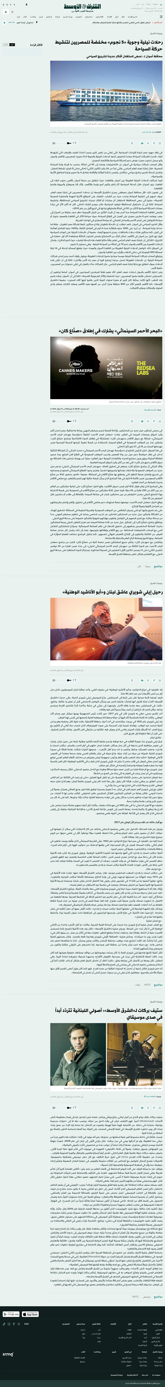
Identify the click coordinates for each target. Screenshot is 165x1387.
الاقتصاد (109, 17)
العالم (123, 17)
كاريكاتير (128, 1334)
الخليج (158, 1334)
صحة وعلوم (89, 17)
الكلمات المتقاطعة (79, 1358)
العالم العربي (158, 1330)
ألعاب (25, 17)
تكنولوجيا (79, 17)
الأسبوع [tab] (6, 45)
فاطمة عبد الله (149, 1096)
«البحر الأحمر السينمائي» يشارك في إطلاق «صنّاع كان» (110, 331)
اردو (143, 4)
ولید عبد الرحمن (148, 132)
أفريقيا (145, 1342)
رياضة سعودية (142, 1358)
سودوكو (82, 1362)
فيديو (41, 17)
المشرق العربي (155, 1342)
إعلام (99, 1342)
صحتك (83, 1330)
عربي (161, 4)
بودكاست (33, 17)
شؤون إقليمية (158, 1345)
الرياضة (57, 17)
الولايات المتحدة (142, 1330)
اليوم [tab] (12, 45)
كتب (99, 1330)
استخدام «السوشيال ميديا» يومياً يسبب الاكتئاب (131, 22)
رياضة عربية (143, 1362)
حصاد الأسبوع (127, 1358)
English (155, 4)
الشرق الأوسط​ (132, 17)
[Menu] (161, 17)
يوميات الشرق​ (67, 17)
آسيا (145, 1338)
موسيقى (146, 1296)
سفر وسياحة (158, 1362)
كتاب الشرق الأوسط (125, 1338)
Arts (147, 984)
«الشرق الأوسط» (150, 410)
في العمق (49, 17)
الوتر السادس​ (96, 1334)
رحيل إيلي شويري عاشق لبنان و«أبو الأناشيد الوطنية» (112, 592)
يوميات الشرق (156, 33)
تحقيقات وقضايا (126, 1362)
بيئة (83, 1338)
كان (139, 566)
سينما (147, 566)
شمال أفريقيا (156, 1338)
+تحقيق (128, 1366)
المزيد (18, 17)
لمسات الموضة (158, 1366)
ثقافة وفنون (99, 17)
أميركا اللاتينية (142, 1345)
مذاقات (160, 1358)
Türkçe (148, 4)
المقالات (129, 1330)
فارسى (137, 4)
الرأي (116, 17)
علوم (83, 1334)
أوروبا (145, 1334)
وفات (137, 984)
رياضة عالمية (143, 1366)
